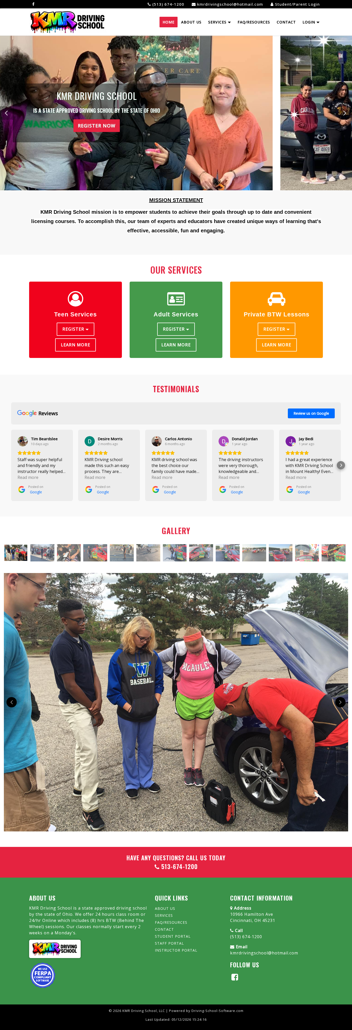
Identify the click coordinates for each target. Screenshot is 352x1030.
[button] (345, 113)
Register (74, 329)
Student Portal (173, 936)
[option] (16, 553)
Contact (286, 22)
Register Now (176, 120)
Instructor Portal (176, 950)
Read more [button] (28, 477)
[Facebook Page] (33, 4)
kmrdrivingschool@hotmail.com (264, 953)
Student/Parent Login (297, 4)
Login (309, 22)
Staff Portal (169, 943)
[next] (340, 702)
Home (168, 22)
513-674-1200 (179, 866)
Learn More (75, 345)
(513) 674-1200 (246, 936)
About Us (191, 22)
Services (218, 22)
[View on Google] (23, 441)
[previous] (11, 702)
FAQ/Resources (254, 22)
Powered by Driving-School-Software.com (206, 1010)
